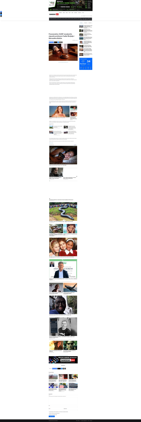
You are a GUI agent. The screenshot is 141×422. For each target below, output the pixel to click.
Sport (72, 12)
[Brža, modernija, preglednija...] (63, 359)
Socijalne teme (75, 18)
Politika (58, 18)
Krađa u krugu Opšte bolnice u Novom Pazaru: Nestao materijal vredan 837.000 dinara (72, 132)
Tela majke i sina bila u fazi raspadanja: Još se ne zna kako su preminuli (88, 34)
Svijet (70, 12)
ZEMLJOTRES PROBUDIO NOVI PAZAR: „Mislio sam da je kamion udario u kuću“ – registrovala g (63, 381)
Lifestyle (79, 12)
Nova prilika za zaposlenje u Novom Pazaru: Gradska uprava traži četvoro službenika (73, 389)
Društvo (60, 18)
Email (49, 408)
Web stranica (65, 408)
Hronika (63, 18)
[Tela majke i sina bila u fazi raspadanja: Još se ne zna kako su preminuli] (81, 34)
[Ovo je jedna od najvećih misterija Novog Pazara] (51, 127)
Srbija (64, 12)
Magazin (75, 12)
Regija (67, 12)
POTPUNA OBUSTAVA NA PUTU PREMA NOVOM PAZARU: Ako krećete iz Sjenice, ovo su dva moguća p (62, 389)
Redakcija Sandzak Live (51, 40)
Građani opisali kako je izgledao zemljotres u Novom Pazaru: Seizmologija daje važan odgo (53, 381)
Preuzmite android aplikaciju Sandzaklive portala (63, 355)
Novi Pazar (63, 365)
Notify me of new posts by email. (53, 414)
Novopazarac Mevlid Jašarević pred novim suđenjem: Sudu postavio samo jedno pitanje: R (72, 381)
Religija (72, 18)
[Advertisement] (63, 27)
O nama (88, 420)
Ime (49, 405)
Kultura (78, 18)
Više (83, 12)
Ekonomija (66, 18)
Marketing (91, 420)
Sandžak (60, 12)
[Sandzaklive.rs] (54, 14)
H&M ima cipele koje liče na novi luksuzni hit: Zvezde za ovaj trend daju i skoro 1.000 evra (88, 54)
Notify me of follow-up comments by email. (54, 413)
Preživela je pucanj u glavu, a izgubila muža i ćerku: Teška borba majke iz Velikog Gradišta (88, 46)
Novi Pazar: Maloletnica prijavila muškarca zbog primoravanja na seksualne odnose (53, 389)
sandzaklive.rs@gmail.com (84, 420)
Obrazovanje (69, 18)
